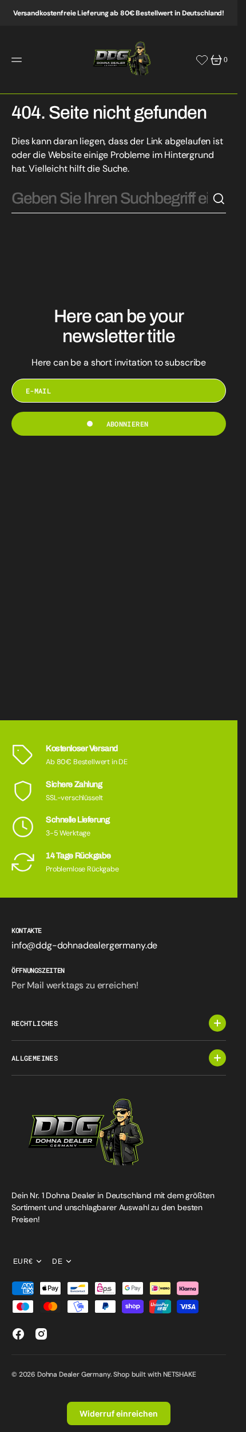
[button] (18, 60)
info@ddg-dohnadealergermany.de (84, 945)
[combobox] (111, 199)
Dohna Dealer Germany (73, 1374)
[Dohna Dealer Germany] (119, 60)
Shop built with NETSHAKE (154, 1374)
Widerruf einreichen (119, 1413)
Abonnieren (127, 423)
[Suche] (219, 199)
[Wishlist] (202, 60)
